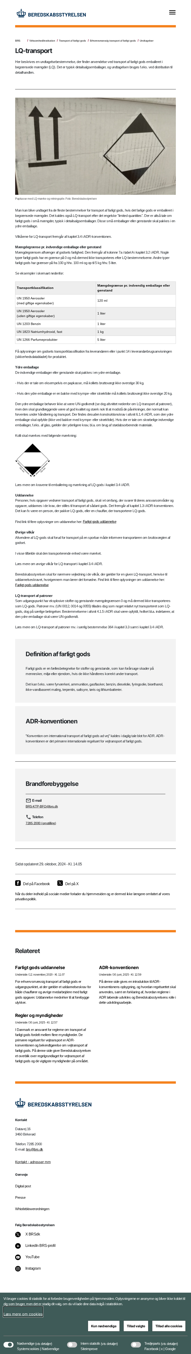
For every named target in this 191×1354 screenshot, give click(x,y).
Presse (20, 1197)
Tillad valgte (136, 1326)
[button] (43, 1341)
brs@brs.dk (34, 1149)
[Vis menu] (172, 12)
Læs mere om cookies (23, 1314)
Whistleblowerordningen (32, 1209)
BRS (17, 40)
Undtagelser (146, 40)
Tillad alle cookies (168, 1326)
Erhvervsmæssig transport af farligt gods (113, 40)
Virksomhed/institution (42, 40)
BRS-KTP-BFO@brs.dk (42, 806)
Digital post (23, 1186)
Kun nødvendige (103, 1326)
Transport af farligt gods (72, 40)
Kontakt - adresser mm (33, 1162)
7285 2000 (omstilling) (41, 823)
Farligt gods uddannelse (99, 521)
